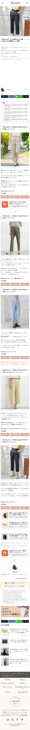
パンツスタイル (8, 596)
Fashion (7, 680)
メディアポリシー (12, 712)
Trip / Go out (7, 687)
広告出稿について (24, 710)
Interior (22, 683)
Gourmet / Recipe (7, 683)
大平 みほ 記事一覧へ (21, 578)
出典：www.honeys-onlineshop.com (21, 36)
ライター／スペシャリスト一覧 (19, 713)
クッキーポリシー (7, 713)
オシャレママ (8, 593)
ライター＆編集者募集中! (22, 715)
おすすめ (24, 599)
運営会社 (3, 715)
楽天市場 (4, 196)
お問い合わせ (16, 710)
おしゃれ (15, 591)
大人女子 (18, 596)
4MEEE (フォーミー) (11, 715)
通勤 (16, 599)
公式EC (24, 196)
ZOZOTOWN (14, 196)
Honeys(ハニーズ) (9, 602)
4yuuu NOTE (22, 692)
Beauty (22, 680)
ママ (23, 591)
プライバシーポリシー (22, 712)
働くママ (17, 593)
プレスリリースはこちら (6, 710)
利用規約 (4, 712)
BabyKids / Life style (22, 688)
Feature (7, 692)
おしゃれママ (8, 599)
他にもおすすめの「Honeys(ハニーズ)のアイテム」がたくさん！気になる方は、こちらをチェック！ (15, 363)
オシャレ (7, 591)
